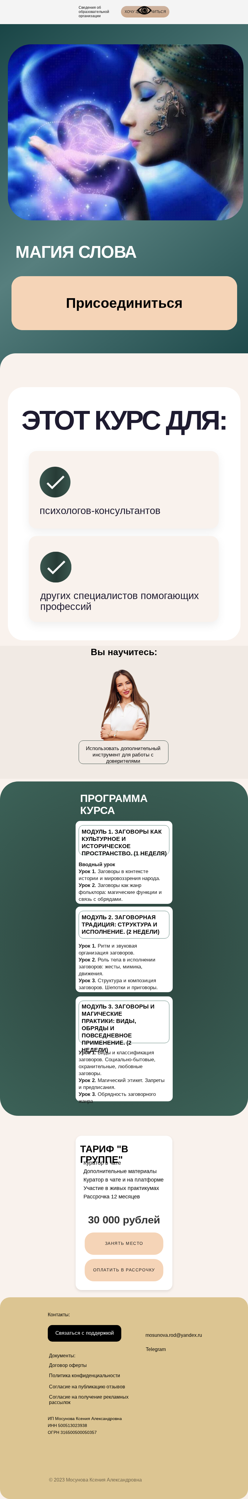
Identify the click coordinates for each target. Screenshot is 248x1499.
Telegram (156, 1349)
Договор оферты (68, 1365)
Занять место (124, 1243)
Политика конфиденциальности (84, 1375)
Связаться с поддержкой (84, 1333)
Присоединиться (124, 303)
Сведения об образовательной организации (94, 11)
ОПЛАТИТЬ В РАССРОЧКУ (124, 1269)
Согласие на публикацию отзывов (87, 1386)
